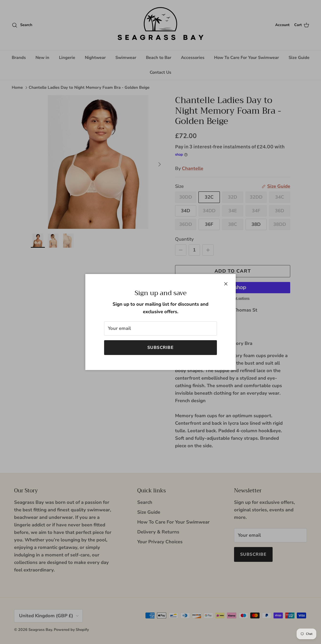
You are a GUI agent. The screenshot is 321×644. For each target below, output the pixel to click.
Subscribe (160, 347)
